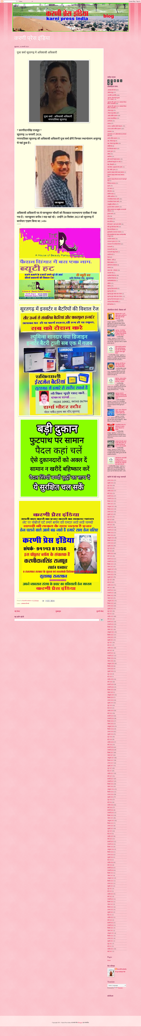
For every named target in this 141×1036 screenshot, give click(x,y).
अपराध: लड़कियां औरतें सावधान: (114, 126)
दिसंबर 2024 (110, 532)
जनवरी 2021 (110, 655)
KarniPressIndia (122, 969)
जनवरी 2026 (110, 498)
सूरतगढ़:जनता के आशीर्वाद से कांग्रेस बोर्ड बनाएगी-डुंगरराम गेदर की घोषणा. (121, 395)
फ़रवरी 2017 (110, 779)
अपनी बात (109, 121)
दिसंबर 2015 (110, 815)
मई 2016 (109, 802)
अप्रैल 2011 (110, 949)
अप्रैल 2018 (110, 742)
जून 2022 (109, 611)
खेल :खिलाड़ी (110, 164)
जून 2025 (109, 517)
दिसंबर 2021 (110, 627)
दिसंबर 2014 (110, 847)
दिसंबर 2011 (110, 928)
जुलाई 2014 (110, 857)
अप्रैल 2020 (110, 679)
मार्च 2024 (109, 556)
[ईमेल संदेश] (43, 600)
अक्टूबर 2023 (110, 569)
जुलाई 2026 (110, 483)
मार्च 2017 (109, 776)
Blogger (80, 1022)
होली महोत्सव (110, 304)
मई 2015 (109, 833)
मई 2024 (109, 551)
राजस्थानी (109, 247)
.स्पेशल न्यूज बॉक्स (111, 113)
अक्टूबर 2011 (110, 933)
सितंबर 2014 (110, 852)
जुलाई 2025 (110, 514)
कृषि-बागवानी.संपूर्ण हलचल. (113, 159)
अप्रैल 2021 (110, 648)
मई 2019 (109, 708)
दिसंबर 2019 (110, 690)
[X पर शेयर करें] (50, 601)
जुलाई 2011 (110, 941)
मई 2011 (109, 946)
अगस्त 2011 (110, 938)
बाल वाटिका (110, 221)
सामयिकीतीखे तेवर (111, 280)
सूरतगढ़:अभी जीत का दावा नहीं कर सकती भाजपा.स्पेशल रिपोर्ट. (120, 364)
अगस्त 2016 (110, 794)
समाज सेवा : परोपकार (112, 270)
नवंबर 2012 (110, 904)
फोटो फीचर (110, 219)
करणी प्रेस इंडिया (32, 38)
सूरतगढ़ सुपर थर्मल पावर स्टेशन (114, 294)
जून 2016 (109, 799)
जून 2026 (109, 485)
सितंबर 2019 (110, 697)
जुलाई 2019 (110, 703)
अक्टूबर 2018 (110, 726)
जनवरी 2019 (110, 718)
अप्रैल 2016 (110, 805)
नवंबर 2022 (110, 598)
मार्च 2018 (109, 744)
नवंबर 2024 (110, 535)
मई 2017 (109, 771)
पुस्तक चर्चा (110, 213)
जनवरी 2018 (110, 750)
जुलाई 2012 (110, 912)
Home (109, 960)
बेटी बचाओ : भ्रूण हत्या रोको (114, 224)
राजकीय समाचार (111, 239)
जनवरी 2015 (110, 844)
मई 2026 (109, 488)
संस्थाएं (109, 267)
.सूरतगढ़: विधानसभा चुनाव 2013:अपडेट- (113, 98)
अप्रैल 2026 (110, 491)
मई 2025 (109, 519)
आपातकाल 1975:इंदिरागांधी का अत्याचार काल (116, 134)
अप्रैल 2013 (110, 894)
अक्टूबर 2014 (110, 849)
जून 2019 (109, 705)
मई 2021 (109, 645)
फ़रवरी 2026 (110, 496)
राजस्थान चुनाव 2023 (112, 241)
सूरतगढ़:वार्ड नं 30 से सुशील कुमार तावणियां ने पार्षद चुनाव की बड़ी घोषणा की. (120, 316)
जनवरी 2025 (110, 530)
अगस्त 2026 (110, 480)
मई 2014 (109, 860)
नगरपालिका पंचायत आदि (113, 199)
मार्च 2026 (109, 493)
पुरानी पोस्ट (100, 611)
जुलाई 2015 (110, 828)
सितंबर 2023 (110, 572)
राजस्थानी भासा (111, 249)
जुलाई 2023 (110, 577)
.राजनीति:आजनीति (111, 95)
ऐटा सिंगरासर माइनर (112, 148)
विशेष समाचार (110, 262)
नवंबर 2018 (110, 724)
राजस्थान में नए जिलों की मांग (114, 244)
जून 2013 (109, 888)
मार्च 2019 (109, 713)
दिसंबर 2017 (110, 752)
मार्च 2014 (109, 865)
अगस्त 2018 (110, 731)
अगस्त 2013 (110, 883)
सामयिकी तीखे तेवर (111, 275)
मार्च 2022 (109, 619)
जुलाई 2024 (110, 546)
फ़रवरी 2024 (110, 559)
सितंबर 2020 (110, 666)
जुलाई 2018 (110, 734)
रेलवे (108, 257)
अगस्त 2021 (110, 637)
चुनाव (108, 186)
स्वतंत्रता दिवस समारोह (112, 301)
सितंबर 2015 (110, 823)
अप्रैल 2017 (110, 773)
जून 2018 (109, 737)
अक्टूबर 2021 (110, 632)
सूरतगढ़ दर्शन (110, 291)
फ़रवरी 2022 (110, 622)
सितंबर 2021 (110, 635)
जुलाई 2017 (110, 765)
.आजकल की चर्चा (25, 603)
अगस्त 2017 (110, 763)
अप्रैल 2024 (110, 553)
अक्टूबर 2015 (110, 820)
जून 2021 (109, 642)
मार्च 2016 (109, 807)
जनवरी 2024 (110, 561)
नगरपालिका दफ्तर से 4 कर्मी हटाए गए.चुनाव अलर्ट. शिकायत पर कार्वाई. (120, 427)
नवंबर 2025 (110, 504)
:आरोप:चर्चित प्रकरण (112, 115)
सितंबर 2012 (110, 907)
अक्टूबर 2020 (110, 663)
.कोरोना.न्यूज (110, 92)
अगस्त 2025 (110, 512)
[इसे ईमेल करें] (46, 601)
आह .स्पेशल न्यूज (111, 141)
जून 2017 (109, 768)
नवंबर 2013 (110, 875)
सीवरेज (109, 286)
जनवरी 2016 (110, 813)
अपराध (109, 123)
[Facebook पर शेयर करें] (52, 601)
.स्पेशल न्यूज (110, 110)
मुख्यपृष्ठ (58, 611)
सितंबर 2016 (110, 792)
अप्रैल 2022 (110, 616)
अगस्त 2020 (110, 669)
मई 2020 (109, 676)
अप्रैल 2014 (110, 862)
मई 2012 (109, 915)
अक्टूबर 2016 (110, 789)
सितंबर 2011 (110, 936)
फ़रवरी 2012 (110, 923)
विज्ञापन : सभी (110, 260)
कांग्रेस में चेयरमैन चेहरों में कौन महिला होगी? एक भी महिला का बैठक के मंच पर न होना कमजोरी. (120, 443)
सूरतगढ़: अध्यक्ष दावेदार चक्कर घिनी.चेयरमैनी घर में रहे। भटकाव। (120, 379)
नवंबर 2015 (110, 818)
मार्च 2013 (109, 896)
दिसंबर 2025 (110, 501)
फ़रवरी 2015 (110, 841)
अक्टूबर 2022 (110, 601)
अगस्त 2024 (110, 543)
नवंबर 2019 (110, 692)
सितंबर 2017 (110, 760)
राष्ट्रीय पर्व (110, 254)
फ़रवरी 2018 (110, 747)
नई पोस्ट (17, 611)
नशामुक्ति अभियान (111, 204)
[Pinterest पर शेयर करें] (54, 601)
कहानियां (109, 156)
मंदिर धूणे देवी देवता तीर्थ (112, 227)
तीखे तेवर (109, 191)
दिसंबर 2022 (110, 595)
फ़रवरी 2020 (110, 684)
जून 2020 (109, 674)
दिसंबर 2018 (110, 721)
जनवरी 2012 (110, 925)
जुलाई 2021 (110, 640)
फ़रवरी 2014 (110, 868)
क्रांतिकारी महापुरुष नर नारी (113, 162)
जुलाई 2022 (110, 608)
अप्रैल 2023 (110, 585)
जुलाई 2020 (110, 671)
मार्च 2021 (109, 650)
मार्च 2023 (109, 587)
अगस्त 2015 (110, 826)
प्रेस (108, 216)
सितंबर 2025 (110, 509)
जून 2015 (109, 831)
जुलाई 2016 (110, 797)
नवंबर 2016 (110, 786)
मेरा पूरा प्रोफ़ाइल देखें (120, 972)
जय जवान (109, 188)
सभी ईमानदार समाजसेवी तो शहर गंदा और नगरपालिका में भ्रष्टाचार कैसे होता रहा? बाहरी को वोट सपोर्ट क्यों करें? (120, 461)
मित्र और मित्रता (111, 229)
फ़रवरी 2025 (110, 527)
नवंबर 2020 (110, 661)
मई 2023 (109, 582)
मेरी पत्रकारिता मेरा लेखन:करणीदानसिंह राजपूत (116, 235)
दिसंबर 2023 (110, 564)
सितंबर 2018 (110, 729)
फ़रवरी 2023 (110, 590)
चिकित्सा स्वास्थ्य (111, 183)
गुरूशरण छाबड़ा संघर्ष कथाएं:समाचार (115, 172)
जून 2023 (109, 580)
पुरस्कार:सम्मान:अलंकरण (113, 207)
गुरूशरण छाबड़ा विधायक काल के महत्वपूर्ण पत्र (117, 179)
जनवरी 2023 (110, 593)
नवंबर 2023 (110, 566)
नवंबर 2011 (110, 930)
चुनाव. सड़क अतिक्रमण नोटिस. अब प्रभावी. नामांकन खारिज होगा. (121, 411)
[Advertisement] (124, 59)
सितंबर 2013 (110, 881)
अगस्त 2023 (110, 574)
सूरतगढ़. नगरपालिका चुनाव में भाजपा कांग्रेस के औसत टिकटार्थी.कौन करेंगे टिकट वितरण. (120, 332)
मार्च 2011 (109, 951)
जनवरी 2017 (110, 781)
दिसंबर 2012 (110, 902)
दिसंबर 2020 (110, 658)
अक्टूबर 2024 (110, 538)
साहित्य (109, 283)
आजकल (109, 131)
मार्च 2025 (109, 525)
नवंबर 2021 (110, 629)
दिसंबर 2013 (110, 873)
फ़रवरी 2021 (110, 653)
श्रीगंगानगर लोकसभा (112, 265)
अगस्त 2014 (110, 854)
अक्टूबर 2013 (110, 878)
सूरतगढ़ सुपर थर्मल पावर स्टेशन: (114, 296)
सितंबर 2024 (110, 540)
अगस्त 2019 (110, 700)
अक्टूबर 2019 (110, 695)
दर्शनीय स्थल (110, 194)
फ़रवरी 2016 (110, 810)
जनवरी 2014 (110, 870)
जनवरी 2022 (110, 624)
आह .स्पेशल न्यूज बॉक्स (112, 143)
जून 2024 (109, 548)
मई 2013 (109, 891)
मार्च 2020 (109, 682)
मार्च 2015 (109, 839)
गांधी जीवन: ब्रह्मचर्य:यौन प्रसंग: (115, 167)
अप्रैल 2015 (110, 836)
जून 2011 (109, 943)
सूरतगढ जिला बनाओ (112, 288)
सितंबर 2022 (110, 603)
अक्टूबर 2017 (110, 758)
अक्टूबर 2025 (110, 506)
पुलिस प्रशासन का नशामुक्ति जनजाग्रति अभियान (116, 210)
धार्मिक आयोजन (111, 196)
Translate (120, 988)
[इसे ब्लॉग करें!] (48, 601)
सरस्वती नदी (110, 273)
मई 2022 (109, 614)
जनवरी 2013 (110, 899)
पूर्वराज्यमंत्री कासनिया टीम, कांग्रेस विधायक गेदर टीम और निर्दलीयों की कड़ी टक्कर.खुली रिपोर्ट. (120, 350)
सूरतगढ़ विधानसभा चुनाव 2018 (114, 299)
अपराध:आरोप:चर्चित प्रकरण (114, 129)
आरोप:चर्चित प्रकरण (112, 138)
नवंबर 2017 (110, 755)
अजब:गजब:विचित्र (112, 118)
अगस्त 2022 (110, 606)
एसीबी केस (109, 146)
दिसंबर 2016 (110, 784)
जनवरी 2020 (110, 687)
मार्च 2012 (109, 920)
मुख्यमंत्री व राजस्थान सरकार (114, 232)
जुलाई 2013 (110, 886)
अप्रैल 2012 (110, 917)
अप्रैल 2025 (110, 522)
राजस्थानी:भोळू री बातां (112, 252)
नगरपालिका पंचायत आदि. (113, 201)
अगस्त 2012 (110, 909)
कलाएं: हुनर (110, 151)
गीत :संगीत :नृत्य (111, 169)
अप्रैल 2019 (110, 710)
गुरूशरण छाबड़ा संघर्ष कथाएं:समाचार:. (116, 175)
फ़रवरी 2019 (110, 716)
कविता (108, 154)
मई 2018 (109, 739)
